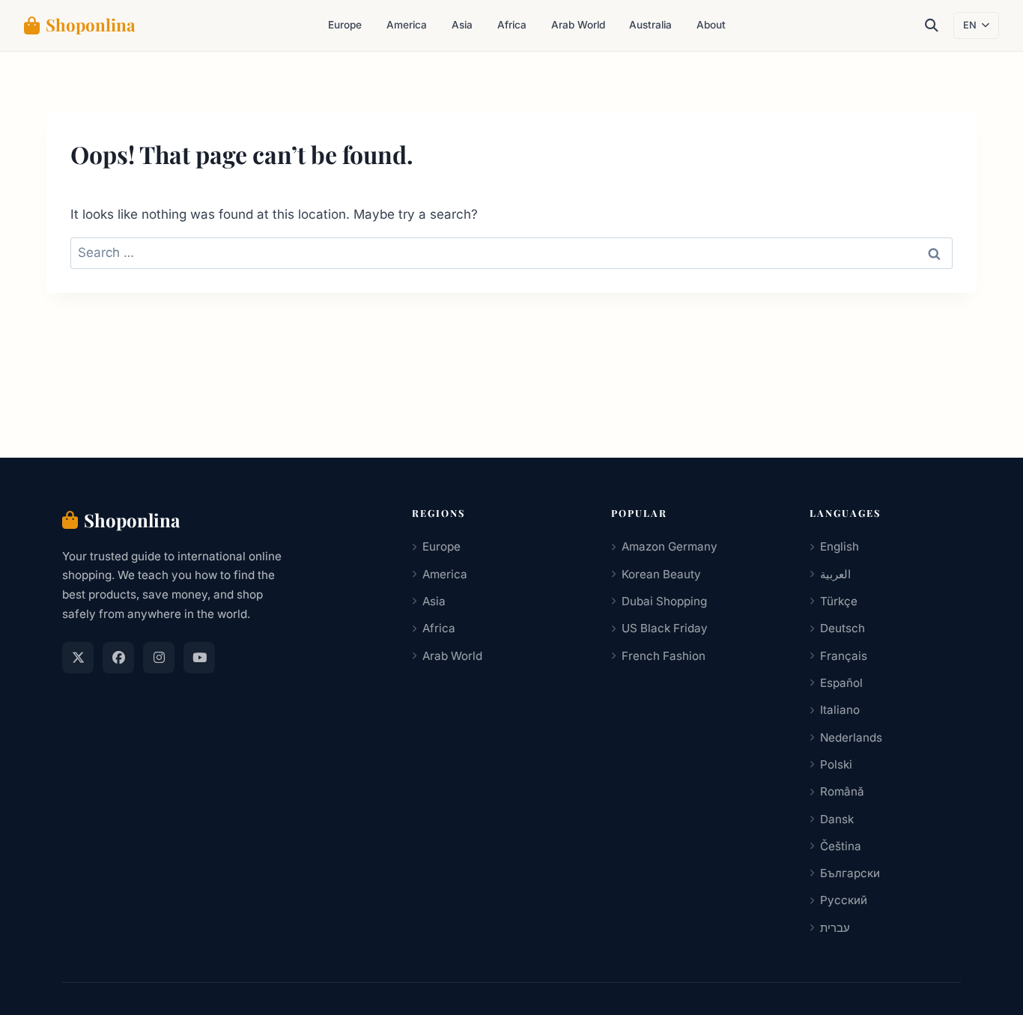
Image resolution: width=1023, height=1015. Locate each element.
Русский (843, 900)
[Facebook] (118, 657)
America (406, 25)
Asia (462, 25)
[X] (78, 657)
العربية (835, 574)
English (839, 546)
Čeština (840, 846)
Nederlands (851, 737)
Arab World (578, 25)
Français (843, 656)
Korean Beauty (661, 574)
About (711, 25)
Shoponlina (91, 24)
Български (850, 873)
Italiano (840, 710)
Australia (650, 25)
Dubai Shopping (664, 601)
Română (842, 791)
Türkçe (838, 601)
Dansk (837, 819)
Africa (511, 25)
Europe (345, 25)
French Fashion (663, 656)
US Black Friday (665, 628)
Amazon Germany (669, 546)
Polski (836, 764)
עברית (835, 928)
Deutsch (842, 628)
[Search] (931, 25)
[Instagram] (158, 657)
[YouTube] (199, 657)
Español (841, 683)
